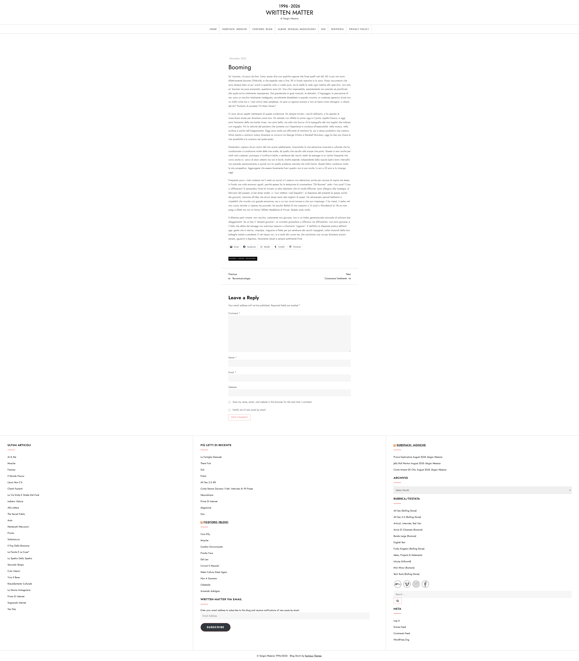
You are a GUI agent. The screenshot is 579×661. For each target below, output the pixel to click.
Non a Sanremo (209, 578)
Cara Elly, (205, 534)
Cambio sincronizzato (212, 546)
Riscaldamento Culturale (20, 583)
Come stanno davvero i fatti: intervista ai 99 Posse (227, 488)
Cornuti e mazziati (210, 565)
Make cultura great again (214, 572)
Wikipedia (337, 29)
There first (206, 463)
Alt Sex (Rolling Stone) (405, 510)
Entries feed (400, 627)
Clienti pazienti (15, 488)
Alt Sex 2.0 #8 (208, 482)
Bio (323, 29)
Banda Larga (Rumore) (242, 258)
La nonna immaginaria (19, 590)
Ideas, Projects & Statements (408, 555)
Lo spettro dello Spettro (20, 558)
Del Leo (204, 559)
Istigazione (206, 507)
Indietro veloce (15, 501)
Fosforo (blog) (216, 522)
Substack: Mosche (234, 29)
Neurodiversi (207, 495)
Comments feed (402, 633)
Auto (10, 520)
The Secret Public (16, 514)
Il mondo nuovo (16, 476)
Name (232, 357)
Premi (203, 476)
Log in (397, 620)
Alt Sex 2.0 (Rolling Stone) (407, 517)
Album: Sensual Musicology (297, 29)
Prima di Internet (16, 596)
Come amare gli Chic (405, 469)
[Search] (398, 601)
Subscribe (215, 627)
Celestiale (205, 584)
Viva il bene (14, 577)
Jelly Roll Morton (402, 463)
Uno (203, 514)
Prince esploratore (403, 457)
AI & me (12, 457)
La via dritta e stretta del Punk (23, 495)
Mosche (11, 463)
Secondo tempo (16, 564)
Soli (202, 469)
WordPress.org (401, 639)
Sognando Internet (17, 602)
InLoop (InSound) (402, 561)
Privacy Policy (359, 29)
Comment (234, 313)
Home (213, 29)
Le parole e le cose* (18, 552)
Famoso (11, 469)
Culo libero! (14, 571)
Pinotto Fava (207, 553)
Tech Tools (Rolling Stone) (406, 574)
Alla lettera (13, 507)
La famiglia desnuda (211, 457)
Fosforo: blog (263, 29)
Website (232, 387)
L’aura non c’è (15, 482)
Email (232, 372)
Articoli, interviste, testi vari (407, 523)
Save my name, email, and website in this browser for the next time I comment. (272, 402)
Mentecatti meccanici (18, 526)
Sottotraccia (14, 539)
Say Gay (12, 609)
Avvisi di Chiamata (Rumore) (408, 529)
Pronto (11, 533)
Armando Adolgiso (210, 591)
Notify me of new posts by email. (249, 410)
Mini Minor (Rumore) (404, 567)
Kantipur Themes (313, 656)
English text (399, 542)
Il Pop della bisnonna (18, 545)
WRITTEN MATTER (289, 12)
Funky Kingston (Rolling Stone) (409, 548)
